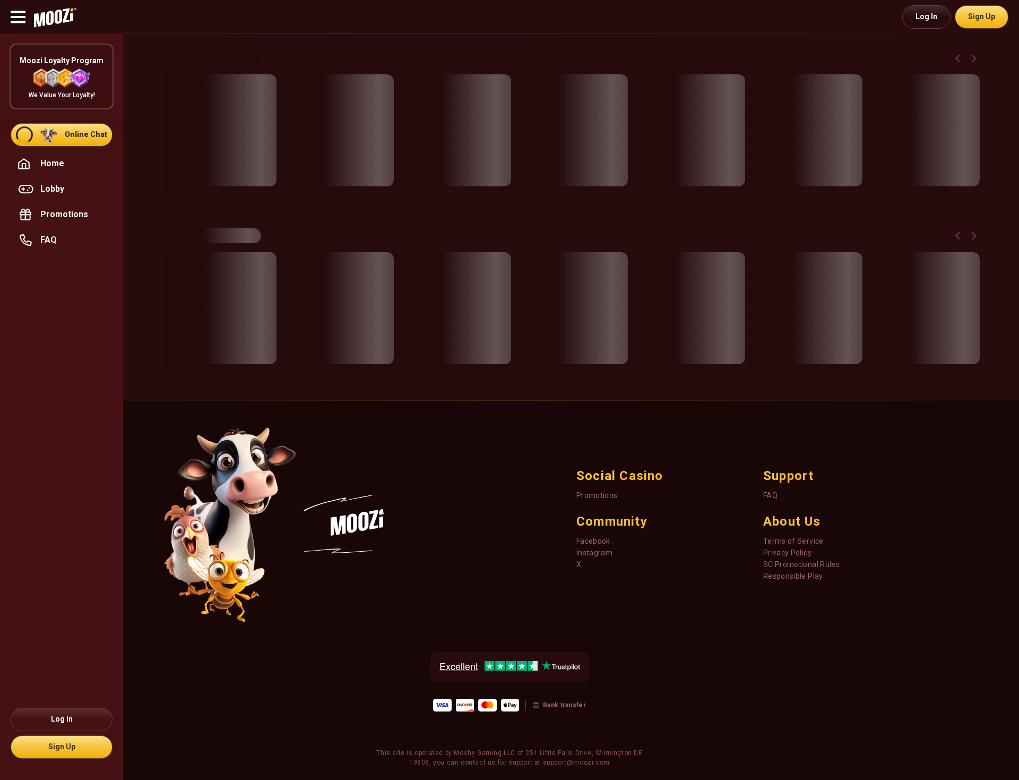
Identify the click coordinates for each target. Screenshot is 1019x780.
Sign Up (981, 16)
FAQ (770, 495)
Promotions (597, 495)
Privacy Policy (787, 552)
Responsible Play (793, 576)
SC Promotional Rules (801, 564)
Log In (926, 16)
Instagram (594, 552)
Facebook (593, 541)
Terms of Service (793, 541)
